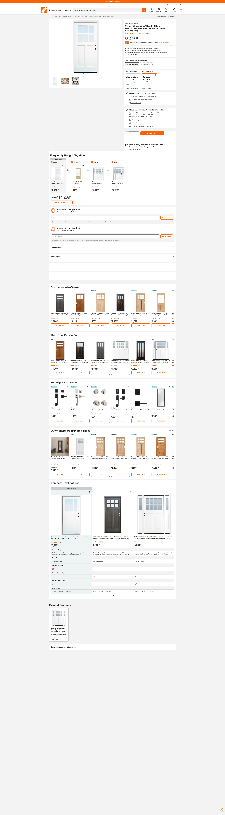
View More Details (133, 54)
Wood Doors (67, 16)
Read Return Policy (135, 149)
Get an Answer (166, 218)
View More (112, 596)
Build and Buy (60, 475)
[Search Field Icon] (144, 10)
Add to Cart (153, 133)
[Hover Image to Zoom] (85, 46)
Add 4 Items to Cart (61, 202)
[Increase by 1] (137, 133)
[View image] (55, 81)
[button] (112, 247)
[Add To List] (168, 22)
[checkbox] (130, 99)
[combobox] (107, 10)
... (51, 17)
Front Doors (57, 16)
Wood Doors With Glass (80, 16)
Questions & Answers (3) (144, 33)
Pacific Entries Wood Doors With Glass (101, 16)
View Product (55, 639)
